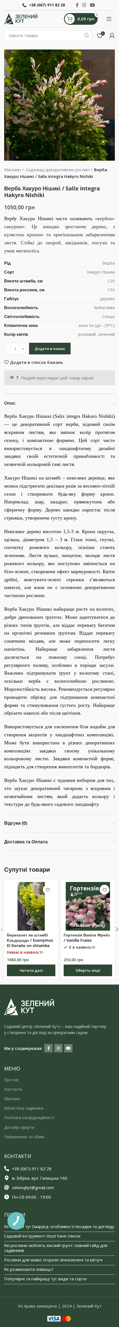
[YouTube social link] (92, 5)
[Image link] (29, 1006)
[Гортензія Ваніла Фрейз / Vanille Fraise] (88, 906)
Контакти (13, 1089)
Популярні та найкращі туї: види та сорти (45, 1278)
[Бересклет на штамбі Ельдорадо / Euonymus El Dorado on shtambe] (31, 906)
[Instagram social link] (84, 5)
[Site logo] (20, 18)
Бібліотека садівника (23, 1108)
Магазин (12, 169)
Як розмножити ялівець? (28, 1269)
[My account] (112, 35)
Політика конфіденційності (29, 1117)
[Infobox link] (43, 5)
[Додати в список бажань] (48, 889)
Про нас (11, 1079)
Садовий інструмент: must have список (42, 1236)
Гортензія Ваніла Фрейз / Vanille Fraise (87, 938)
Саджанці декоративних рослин (57, 169)
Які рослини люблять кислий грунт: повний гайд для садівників (55, 1247)
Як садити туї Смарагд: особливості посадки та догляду (59, 1226)
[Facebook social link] (77, 5)
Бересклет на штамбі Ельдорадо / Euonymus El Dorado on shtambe (30, 940)
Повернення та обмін (24, 1136)
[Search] (86, 35)
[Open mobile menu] (109, 18)
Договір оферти (19, 1127)
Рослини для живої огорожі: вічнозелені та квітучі (53, 1260)
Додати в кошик (50, 348)
